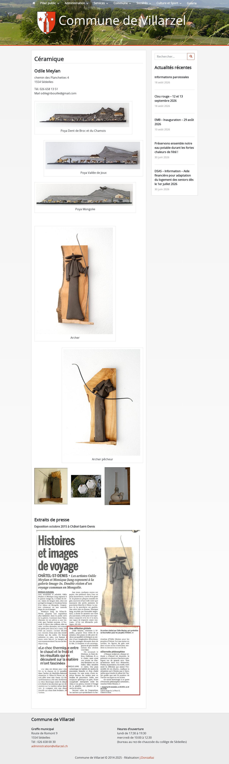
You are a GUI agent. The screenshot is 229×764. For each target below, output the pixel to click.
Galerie (192, 3)
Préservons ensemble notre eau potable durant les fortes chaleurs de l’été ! (174, 147)
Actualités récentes (173, 67)
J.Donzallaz (147, 758)
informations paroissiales (172, 77)
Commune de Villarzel (122, 20)
